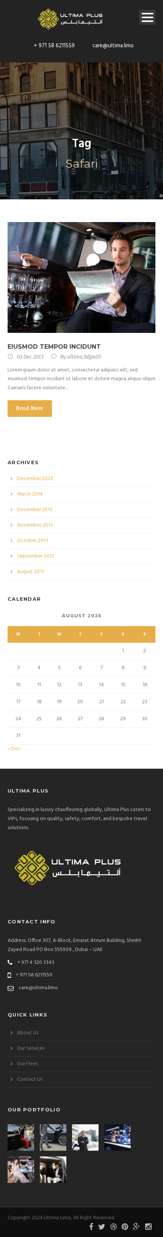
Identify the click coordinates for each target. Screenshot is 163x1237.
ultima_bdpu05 (84, 357)
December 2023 (35, 478)
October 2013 (32, 540)
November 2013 (35, 525)
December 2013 (34, 509)
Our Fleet (27, 1064)
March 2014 (30, 494)
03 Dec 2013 (30, 357)
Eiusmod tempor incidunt (54, 346)
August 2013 (30, 571)
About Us (27, 1033)
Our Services (31, 1048)
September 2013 (35, 556)
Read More (30, 408)
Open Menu (147, 17)
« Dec (14, 748)
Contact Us (29, 1079)
